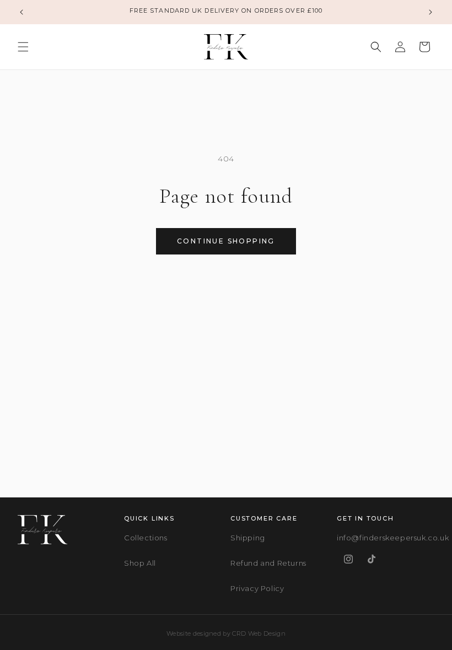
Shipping (247, 537)
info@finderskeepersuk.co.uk (393, 537)
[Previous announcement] (21, 12)
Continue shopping (226, 241)
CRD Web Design (259, 633)
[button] (23, 47)
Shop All (140, 563)
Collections (146, 537)
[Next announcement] (430, 12)
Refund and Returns (268, 563)
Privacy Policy (257, 588)
